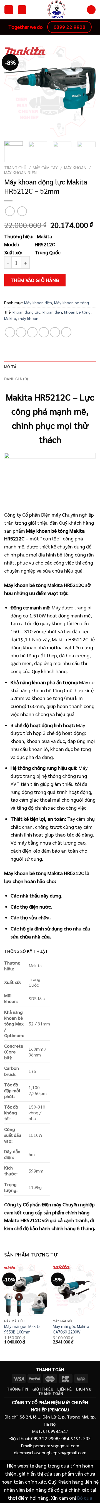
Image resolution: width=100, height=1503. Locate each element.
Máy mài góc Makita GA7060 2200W (71, 1329)
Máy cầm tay (45, 167)
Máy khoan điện (20, 172)
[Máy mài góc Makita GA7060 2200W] (74, 1290)
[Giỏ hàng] (22, 9)
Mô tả (10, 366)
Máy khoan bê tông (71, 302)
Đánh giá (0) (16, 378)
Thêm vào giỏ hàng (35, 280)
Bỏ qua (84, 1497)
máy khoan (28, 318)
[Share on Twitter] (32, 332)
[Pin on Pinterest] (55, 332)
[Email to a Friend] (44, 332)
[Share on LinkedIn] (66, 332)
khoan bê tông (77, 311)
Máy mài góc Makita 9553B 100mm (22, 1329)
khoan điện (52, 311)
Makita (10, 318)
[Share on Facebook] (21, 332)
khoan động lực (26, 311)
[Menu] (8, 9)
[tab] (50, 367)
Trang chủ (15, 167)
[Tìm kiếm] (91, 9)
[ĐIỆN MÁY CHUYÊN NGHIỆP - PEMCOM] (56, 9)
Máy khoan (75, 167)
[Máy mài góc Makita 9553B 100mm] (25, 1290)
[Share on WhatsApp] (10, 332)
